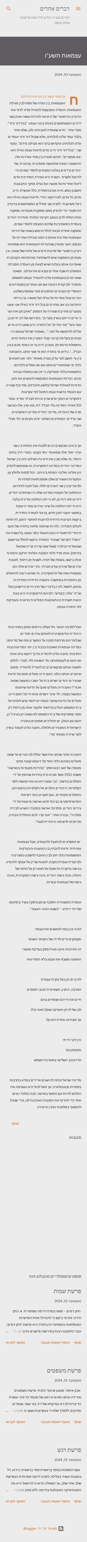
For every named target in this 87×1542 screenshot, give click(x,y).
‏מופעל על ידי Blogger (40, 1528)
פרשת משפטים (64, 1370)
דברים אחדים (55, 8)
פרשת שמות (67, 1291)
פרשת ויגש (69, 1450)
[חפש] (9, 9)
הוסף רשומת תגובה (55, 1342)
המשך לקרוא (15, 1342)
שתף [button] (15, 1123)
